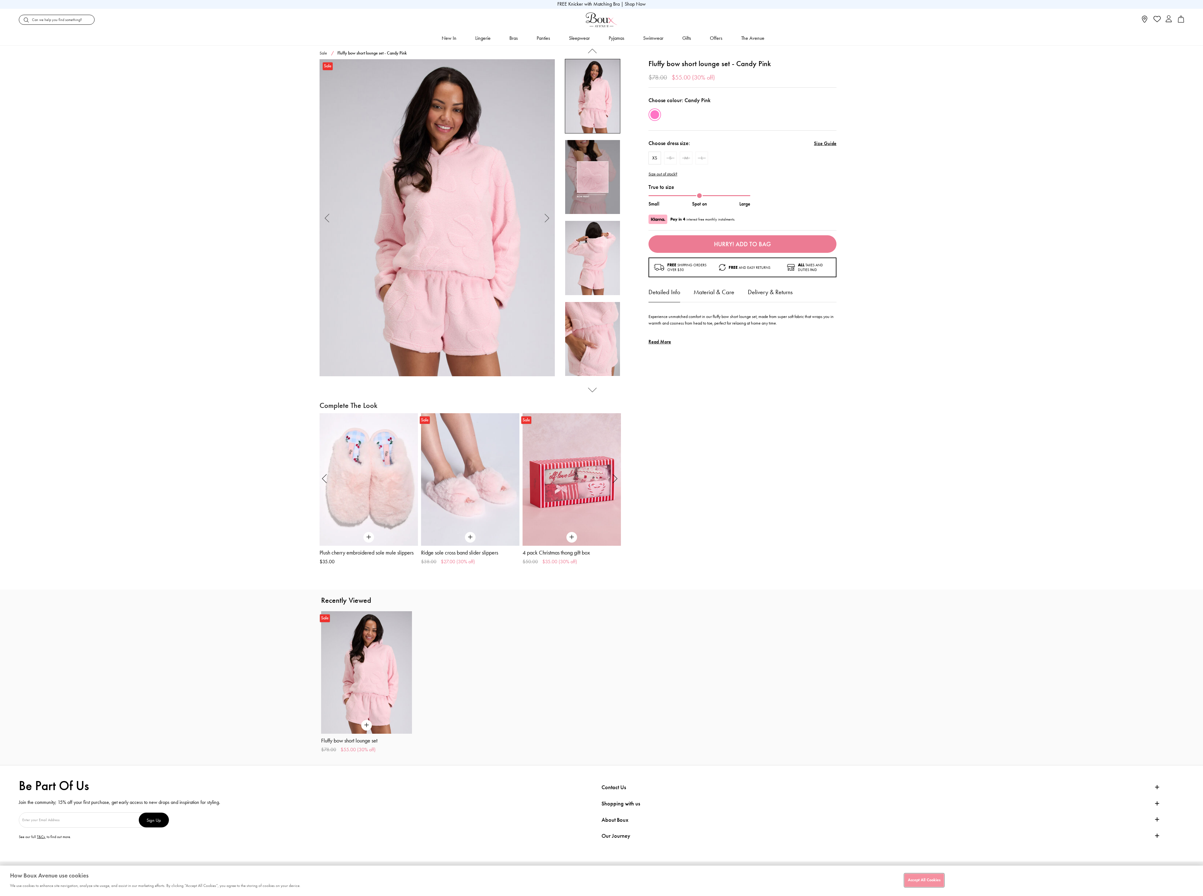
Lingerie (483, 38)
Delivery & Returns (770, 292)
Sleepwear (579, 38)
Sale (323, 53)
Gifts (686, 38)
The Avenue (752, 38)
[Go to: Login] (1169, 19)
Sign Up (154, 820)
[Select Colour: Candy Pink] (654, 114)
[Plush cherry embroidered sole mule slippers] (369, 479)
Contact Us (614, 787)
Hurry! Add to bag (742, 244)
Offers (716, 38)
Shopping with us (621, 803)
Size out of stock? (662, 174)
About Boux (615, 820)
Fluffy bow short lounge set (349, 740)
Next (547, 218)
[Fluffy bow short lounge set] (437, 218)
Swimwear (653, 38)
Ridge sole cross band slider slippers (459, 552)
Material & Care (714, 292)
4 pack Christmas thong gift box (556, 552)
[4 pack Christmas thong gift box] (572, 479)
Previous (327, 218)
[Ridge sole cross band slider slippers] (470, 479)
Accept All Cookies (924, 880)
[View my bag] (1181, 21)
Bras (513, 38)
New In (449, 38)
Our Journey (616, 836)
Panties (543, 38)
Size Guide (825, 143)
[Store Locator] (1144, 21)
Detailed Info (664, 292)
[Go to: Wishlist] (1156, 19)
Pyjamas (616, 38)
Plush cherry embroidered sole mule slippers (367, 552)
